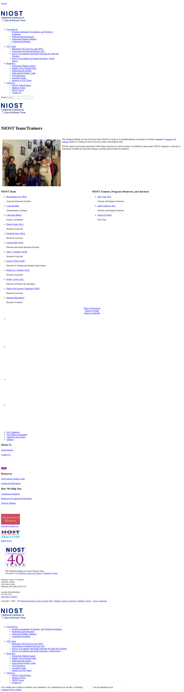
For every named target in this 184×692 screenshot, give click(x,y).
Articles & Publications (11, 483)
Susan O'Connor (104, 215)
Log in (4, 3)
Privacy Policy (15, 689)
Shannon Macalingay (15, 298)
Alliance (10, 439)
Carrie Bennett (12, 206)
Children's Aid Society (16, 437)
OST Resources (18, 75)
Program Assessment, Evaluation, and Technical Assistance (37, 629)
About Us (10, 83)
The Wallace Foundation (16, 435)
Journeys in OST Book (22, 80)
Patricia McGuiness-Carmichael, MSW (23, 288)
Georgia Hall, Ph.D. (15, 242)
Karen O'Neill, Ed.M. (15, 261)
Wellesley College (51, 573)
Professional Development (23, 37)
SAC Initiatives (13, 432)
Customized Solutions (21, 41)
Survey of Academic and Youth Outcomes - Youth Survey (36, 651)
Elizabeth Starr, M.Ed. (15, 233)
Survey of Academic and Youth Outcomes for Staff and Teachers (39, 648)
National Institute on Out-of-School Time (37, 601)
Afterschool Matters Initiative (24, 39)
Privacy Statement (100, 601)
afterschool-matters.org (10, 526)
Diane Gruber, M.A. (15, 224)
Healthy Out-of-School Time (24, 68)
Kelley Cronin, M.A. (15, 279)
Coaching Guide (19, 78)
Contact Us (16, 92)
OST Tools (11, 46)
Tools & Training (8, 503)
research (168, 139)
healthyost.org (6, 541)
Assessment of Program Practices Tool (28, 51)
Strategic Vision (18, 88)
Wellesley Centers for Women (30, 573)
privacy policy (120, 687)
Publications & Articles (21, 71)
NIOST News (18, 90)
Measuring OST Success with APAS (27, 49)
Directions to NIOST (9, 597)
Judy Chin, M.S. (104, 197)
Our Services (12, 29)
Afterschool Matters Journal (23, 66)
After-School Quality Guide (24, 73)
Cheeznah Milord (13, 215)
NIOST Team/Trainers (21, 85)
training (65, 142)
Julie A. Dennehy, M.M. (16, 252)
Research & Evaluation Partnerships (16, 498)
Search (4, 97)
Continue (87, 687)
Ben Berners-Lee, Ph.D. (16, 197)
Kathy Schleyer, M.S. (106, 206)
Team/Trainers (7, 450)
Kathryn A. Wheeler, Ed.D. (18, 270)
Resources (10, 63)
